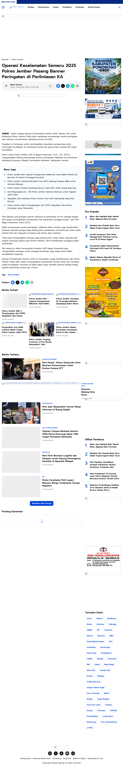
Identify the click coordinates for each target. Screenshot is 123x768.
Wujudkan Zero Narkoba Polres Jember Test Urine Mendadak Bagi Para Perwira (40, 200)
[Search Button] (119, 7)
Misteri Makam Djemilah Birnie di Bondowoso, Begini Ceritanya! (105, 258)
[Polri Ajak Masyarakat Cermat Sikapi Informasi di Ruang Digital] (21, 413)
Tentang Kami (25, 758)
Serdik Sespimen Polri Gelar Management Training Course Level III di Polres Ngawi (104, 237)
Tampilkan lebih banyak (41, 498)
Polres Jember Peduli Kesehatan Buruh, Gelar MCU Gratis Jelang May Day (41, 188)
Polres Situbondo (49, 359)
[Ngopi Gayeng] (16, 7)
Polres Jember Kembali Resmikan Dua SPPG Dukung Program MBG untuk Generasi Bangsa (41, 183)
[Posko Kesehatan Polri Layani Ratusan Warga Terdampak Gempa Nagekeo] (21, 481)
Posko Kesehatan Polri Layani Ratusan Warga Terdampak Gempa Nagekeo (61, 478)
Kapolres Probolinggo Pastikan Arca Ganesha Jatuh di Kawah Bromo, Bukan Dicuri (104, 487)
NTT (43, 472)
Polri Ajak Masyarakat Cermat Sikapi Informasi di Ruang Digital (61, 408)
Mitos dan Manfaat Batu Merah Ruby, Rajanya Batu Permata (104, 217)
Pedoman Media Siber (42, 758)
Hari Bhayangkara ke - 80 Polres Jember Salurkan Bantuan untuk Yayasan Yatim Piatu (41, 193)
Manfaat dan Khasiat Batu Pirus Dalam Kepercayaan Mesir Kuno (105, 226)
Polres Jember (13, 274)
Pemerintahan (43, 7)
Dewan (56, 7)
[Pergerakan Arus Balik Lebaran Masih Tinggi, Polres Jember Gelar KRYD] (14, 323)
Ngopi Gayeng (58, 763)
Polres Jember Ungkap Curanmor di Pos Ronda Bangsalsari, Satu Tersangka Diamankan (40, 342)
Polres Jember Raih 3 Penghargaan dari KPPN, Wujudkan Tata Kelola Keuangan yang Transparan (39, 207)
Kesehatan (80, 7)
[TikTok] (61, 753)
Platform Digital (79, 758)
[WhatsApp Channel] (73, 753)
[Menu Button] (3, 7)
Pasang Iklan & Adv (95, 758)
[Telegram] (68, 86)
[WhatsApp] (72, 86)
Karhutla (46, 447)
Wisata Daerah (94, 7)
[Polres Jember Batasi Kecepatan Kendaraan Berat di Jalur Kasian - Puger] (68, 323)
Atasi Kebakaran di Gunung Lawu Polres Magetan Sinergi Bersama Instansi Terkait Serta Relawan (104, 476)
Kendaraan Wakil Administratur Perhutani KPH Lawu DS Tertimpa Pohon (105, 248)
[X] (63, 86)
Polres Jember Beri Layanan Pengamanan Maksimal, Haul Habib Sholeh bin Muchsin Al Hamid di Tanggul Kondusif (42, 176)
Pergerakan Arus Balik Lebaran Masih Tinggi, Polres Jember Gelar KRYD (14, 329)
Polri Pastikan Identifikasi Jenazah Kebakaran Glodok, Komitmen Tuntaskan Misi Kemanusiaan (103, 464)
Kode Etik (67, 758)
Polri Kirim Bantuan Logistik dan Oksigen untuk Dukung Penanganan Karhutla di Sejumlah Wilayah (61, 453)
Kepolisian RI (47, 403)
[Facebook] (58, 86)
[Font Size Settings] (50, 86)
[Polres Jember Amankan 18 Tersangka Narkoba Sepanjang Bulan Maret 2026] (68, 295)
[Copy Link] (77, 86)
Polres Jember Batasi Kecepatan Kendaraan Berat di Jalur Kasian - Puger (66, 329)
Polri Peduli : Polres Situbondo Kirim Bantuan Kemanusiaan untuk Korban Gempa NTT (61, 365)
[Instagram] (50, 753)
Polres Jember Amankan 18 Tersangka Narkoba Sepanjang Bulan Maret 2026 (67, 301)
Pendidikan (67, 7)
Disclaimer (57, 758)
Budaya (31, 7)
